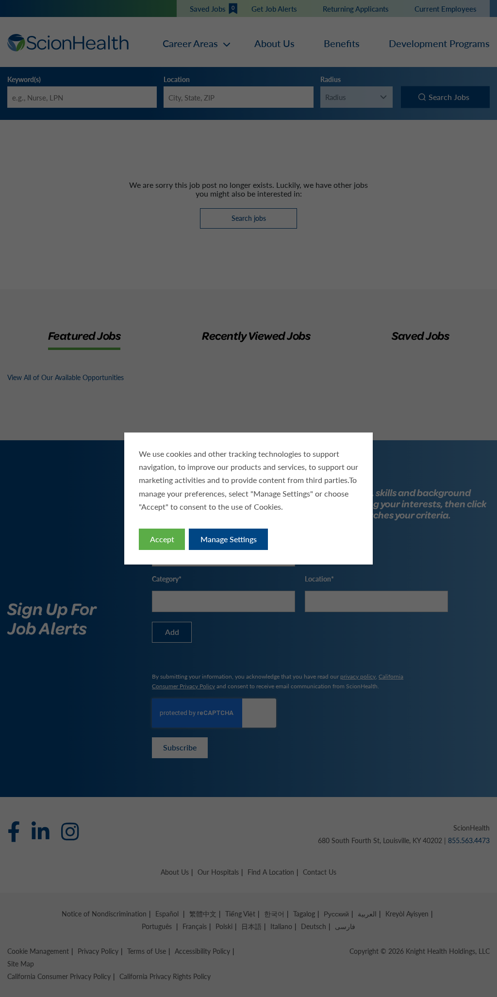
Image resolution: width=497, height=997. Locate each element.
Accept (162, 539)
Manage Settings (228, 539)
